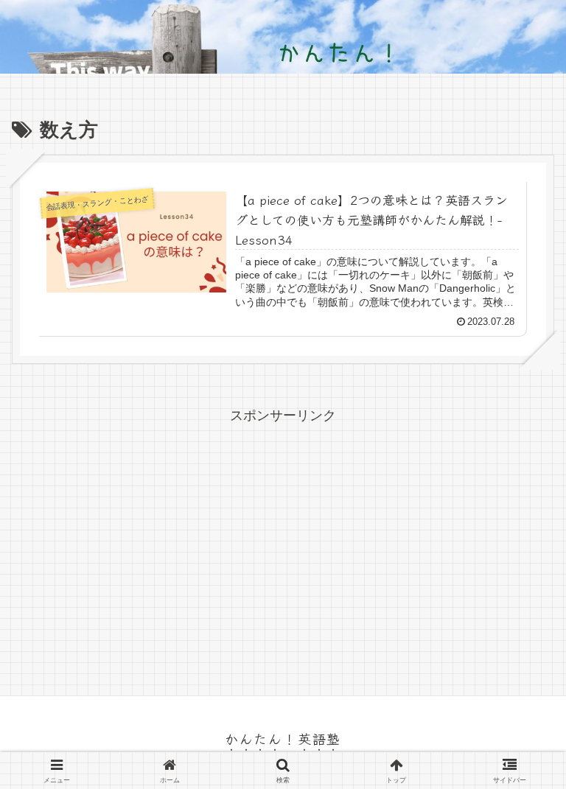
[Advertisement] (283, 530)
